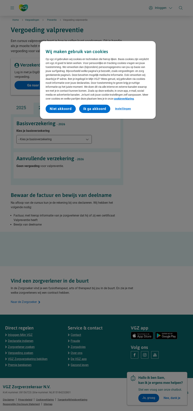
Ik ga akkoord (94, 109)
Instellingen (123, 108)
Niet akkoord (61, 109)
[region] (98, 80)
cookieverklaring (124, 98)
